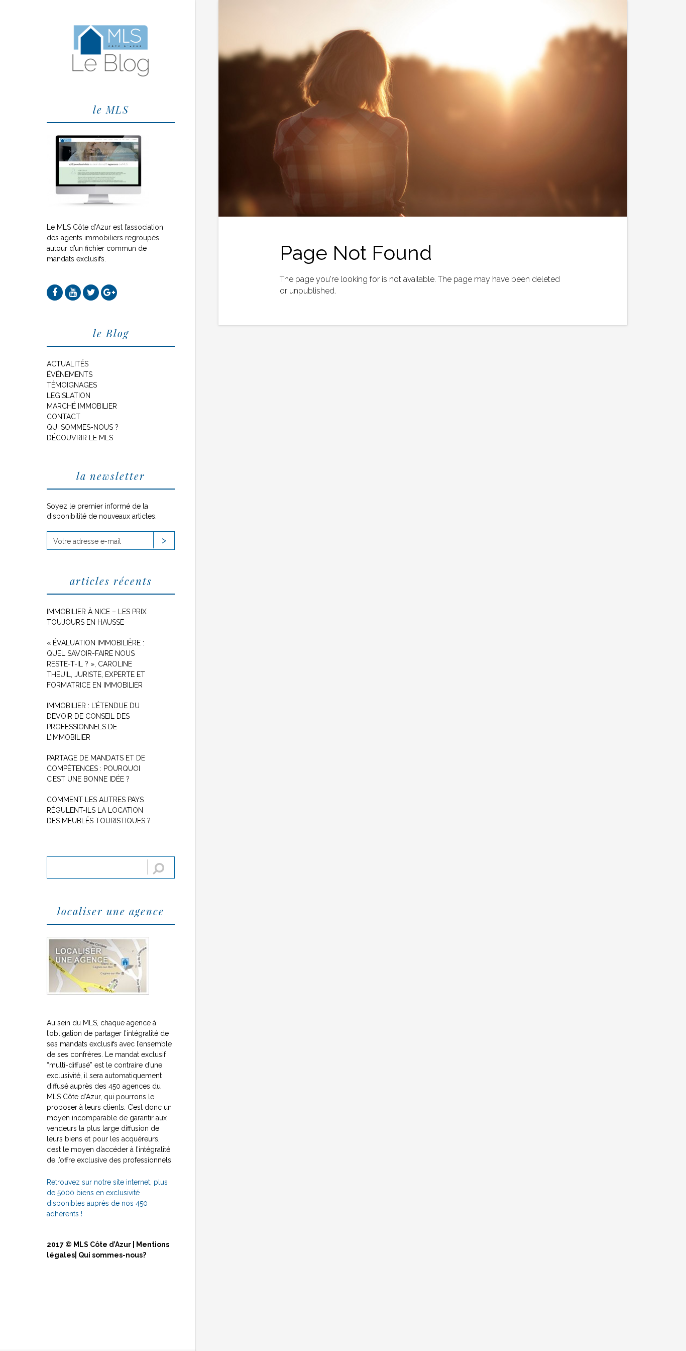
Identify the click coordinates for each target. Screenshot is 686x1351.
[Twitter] (91, 292)
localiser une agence (110, 911)
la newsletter (110, 475)
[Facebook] (55, 292)
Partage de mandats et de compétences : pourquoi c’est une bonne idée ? (96, 768)
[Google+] (109, 292)
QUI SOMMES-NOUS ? (83, 427)
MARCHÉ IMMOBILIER (82, 406)
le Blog (111, 333)
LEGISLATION (68, 396)
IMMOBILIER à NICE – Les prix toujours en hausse (97, 617)
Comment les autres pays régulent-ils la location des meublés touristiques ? (99, 810)
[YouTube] (73, 292)
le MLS (111, 109)
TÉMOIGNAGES (72, 385)
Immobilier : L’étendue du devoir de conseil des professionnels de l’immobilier (93, 721)
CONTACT (63, 417)
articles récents (111, 581)
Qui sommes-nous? (112, 1255)
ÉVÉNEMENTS (69, 374)
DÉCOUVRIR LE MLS (80, 438)
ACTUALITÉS (67, 364)
